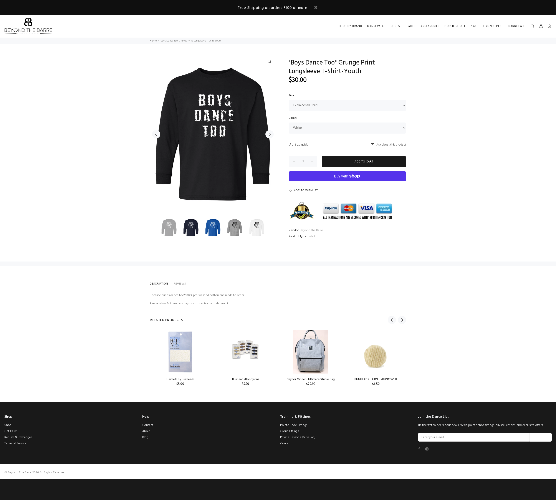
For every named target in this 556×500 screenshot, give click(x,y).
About (146, 431)
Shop (8, 425)
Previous (156, 134)
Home (153, 41)
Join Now (540, 437)
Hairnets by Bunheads (180, 379)
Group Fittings (289, 431)
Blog (145, 437)
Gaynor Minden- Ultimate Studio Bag (310, 379)
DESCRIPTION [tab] (159, 283)
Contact (147, 425)
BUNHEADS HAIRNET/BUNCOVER (375, 379)
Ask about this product (391, 144)
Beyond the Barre (311, 230)
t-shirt (311, 236)
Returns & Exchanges (18, 437)
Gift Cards (10, 431)
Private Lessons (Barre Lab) (297, 437)
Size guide (301, 144)
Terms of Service (15, 443)
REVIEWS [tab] (180, 283)
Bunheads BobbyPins (245, 379)
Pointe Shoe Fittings (293, 425)
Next (269, 134)
